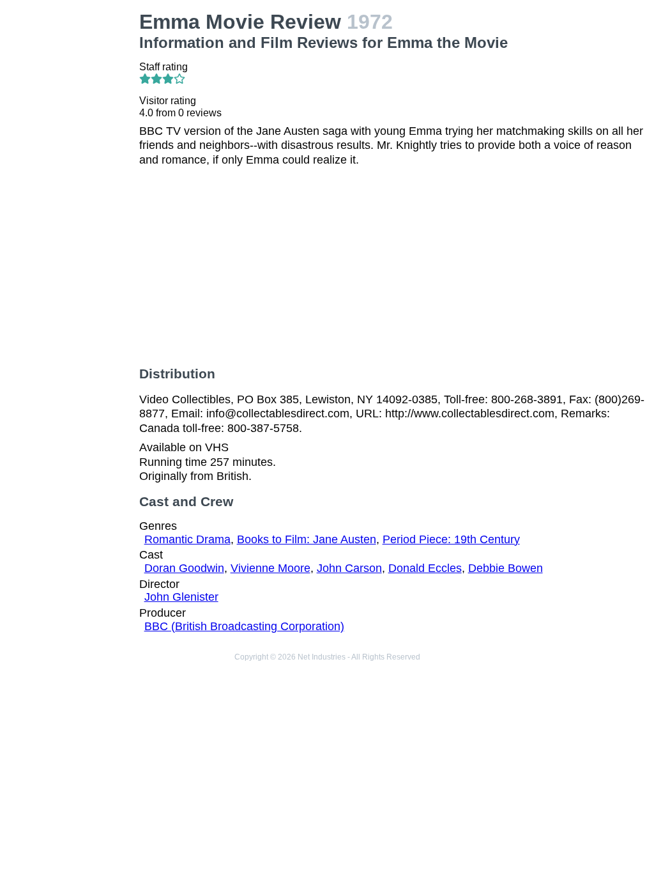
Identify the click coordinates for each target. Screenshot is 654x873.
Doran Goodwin (184, 568)
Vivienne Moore (270, 568)
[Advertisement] (72, 202)
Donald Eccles (425, 568)
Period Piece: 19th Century (451, 539)
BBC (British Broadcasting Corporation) (244, 626)
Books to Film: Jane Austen (306, 539)
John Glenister (181, 597)
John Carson (349, 568)
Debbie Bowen (505, 568)
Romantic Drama (187, 539)
